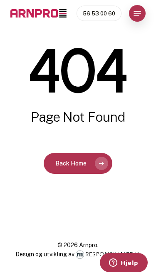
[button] (137, 13)
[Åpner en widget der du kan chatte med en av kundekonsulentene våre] (124, 263)
